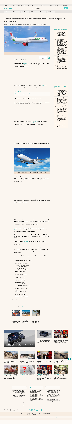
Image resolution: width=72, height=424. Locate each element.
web (39, 199)
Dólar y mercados (30, 5)
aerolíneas (44, 85)
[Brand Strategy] (34, 414)
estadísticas (35, 102)
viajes (36, 121)
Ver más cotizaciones (65, 11)
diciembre (16, 229)
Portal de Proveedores (47, 417)
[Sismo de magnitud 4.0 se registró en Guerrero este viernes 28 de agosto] (44, 355)
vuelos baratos (17, 13)
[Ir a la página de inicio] (9, 8)
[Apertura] (23, 414)
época (23, 142)
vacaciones (25, 63)
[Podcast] (40, 414)
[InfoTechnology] (47, 414)
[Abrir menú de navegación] (4, 8)
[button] (69, 359)
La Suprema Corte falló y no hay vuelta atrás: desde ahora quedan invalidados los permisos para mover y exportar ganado (62, 35)
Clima (51, 5)
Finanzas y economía (21, 5)
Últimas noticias (7, 5)
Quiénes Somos (37, 417)
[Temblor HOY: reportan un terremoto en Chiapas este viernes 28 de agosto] (11, 355)
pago (40, 176)
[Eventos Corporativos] (29, 414)
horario (26, 219)
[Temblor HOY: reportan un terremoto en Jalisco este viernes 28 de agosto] (61, 355)
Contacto (12, 417)
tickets (27, 66)
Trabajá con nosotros (58, 417)
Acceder (66, 8)
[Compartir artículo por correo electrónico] (23, 60)
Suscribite (29, 417)
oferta (31, 247)
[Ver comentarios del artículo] (25, 60)
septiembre (34, 122)
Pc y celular (37, 5)
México (20, 302)
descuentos (26, 241)
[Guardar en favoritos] (49, 58)
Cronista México (6, 13)
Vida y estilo (43, 5)
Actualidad (14, 5)
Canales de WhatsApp (21, 417)
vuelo (33, 229)
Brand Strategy (57, 5)
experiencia (27, 179)
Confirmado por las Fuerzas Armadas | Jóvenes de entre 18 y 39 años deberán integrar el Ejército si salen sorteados (62, 66)
